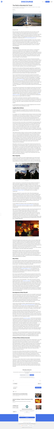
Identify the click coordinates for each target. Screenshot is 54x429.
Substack (23, 427)
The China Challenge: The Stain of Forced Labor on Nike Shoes (23, 400)
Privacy (28, 423)
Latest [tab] (15, 391)
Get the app (30, 425)
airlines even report (26, 280)
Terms (30, 423)
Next (39, 383)
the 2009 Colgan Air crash (26, 268)
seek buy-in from (20, 79)
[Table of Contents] (0, 214)
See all (14, 411)
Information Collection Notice (26, 377)
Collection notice (33, 423)
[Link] (11, 48)
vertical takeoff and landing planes (28, 304)
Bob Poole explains (27, 318)
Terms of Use (30, 419)
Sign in (52, 1)
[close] (34, 405)
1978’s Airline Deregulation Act (30, 37)
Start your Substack (25, 425)
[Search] (42, 2)
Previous (15, 383)
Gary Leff (14, 9)
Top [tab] (13, 391)
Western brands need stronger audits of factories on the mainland (22, 401)
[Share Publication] (44, 2)
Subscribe (47, 1)
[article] (27, 395)
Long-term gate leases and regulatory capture (24, 204)
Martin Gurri (17, 408)
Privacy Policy (33, 377)
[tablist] (15, 391)
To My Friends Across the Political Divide (20, 393)
